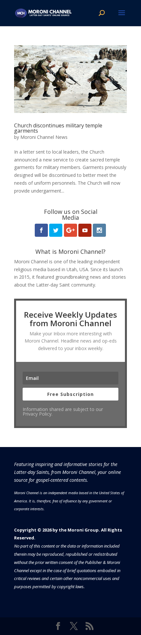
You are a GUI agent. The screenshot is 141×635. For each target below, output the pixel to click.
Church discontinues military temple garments (58, 128)
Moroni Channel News (44, 137)
